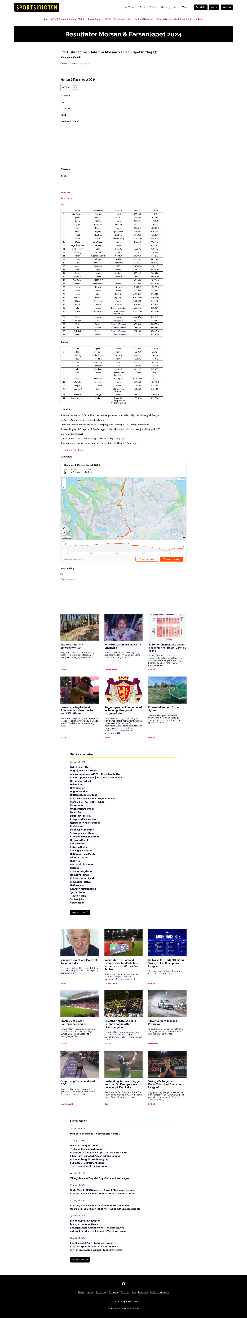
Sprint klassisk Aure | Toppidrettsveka (91, 1243)
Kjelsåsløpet (77, 843)
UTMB (107, 19)
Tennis (185, 7)
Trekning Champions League (86, 1149)
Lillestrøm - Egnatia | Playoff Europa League (95, 1156)
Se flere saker (78, 1260)
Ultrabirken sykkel (80, 781)
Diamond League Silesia (84, 1224)
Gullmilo (75, 861)
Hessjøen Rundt (79, 840)
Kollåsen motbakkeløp (83, 888)
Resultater (201, 7)
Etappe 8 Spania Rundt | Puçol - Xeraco (92, 798)
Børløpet (75, 868)
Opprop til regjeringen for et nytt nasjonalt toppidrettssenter (105, 1209)
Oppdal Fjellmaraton (82, 829)
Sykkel (153, 7)
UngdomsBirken (79, 791)
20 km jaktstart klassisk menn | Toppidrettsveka (97, 1227)
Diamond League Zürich (71, 19)
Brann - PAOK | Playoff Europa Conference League (98, 1152)
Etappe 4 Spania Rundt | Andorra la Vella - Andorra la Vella (103, 1193)
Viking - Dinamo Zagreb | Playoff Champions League (99, 1178)
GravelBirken (77, 788)
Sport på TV (49, 19)
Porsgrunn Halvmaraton (83, 819)
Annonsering (101, 1292)
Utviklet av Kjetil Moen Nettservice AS (123, 1308)
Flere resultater (67, 579)
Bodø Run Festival (80, 815)
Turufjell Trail (78, 895)
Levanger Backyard (81, 850)
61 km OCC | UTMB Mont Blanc (87, 1163)
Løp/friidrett (130, 7)
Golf (176, 7)
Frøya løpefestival (80, 881)
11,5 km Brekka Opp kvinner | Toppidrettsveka (96, 1250)
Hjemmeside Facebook (71, 450)
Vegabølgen (77, 902)
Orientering (165, 7)
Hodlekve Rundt (79, 875)
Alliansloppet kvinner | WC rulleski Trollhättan (96, 777)
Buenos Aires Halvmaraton (85, 1220)
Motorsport (153, 1044)
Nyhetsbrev (143, 1292)
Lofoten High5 (78, 847)
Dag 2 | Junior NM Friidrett (84, 770)
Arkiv (134, 1292)
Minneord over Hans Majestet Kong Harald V (95, 1133)
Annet (107, 737)
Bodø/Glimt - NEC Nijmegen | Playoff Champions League (102, 1190)
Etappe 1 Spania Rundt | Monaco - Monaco (94, 1246)
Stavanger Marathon (82, 833)
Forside (81, 1292)
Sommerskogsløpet (81, 871)
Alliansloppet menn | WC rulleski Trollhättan (95, 774)
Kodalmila (76, 826)
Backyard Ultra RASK (82, 864)
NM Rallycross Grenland (83, 795)
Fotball (142, 7)
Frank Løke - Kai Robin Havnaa (87, 802)
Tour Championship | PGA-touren (89, 1166)
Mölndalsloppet (79, 857)
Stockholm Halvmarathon (84, 836)
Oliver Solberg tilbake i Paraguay (89, 1159)
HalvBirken (76, 784)
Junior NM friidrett (144, 19)
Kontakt (90, 1292)
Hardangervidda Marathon (85, 822)
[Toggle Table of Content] (74, 87)
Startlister (65, 192)
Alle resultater (196, 19)
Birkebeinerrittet (122, 19)
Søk (212, 7)
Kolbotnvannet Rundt (82, 878)
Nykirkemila (77, 885)
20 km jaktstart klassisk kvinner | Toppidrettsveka (98, 1231)
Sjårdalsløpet (78, 892)
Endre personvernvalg (159, 1292)
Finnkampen (77, 805)
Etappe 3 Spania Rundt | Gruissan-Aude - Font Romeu (100, 1205)
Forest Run (76, 812)
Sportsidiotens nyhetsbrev (171, 19)
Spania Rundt (94, 19)
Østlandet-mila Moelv (82, 854)
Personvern (113, 1292)
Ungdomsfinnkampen (82, 808)
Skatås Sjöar (77, 899)
